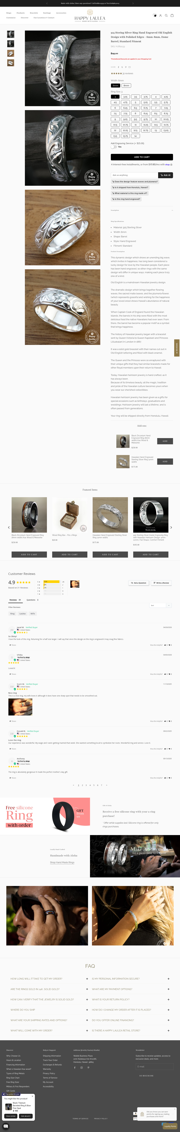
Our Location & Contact (44, 18)
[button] (165, 645)
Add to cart (142, 157)
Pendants (21, 13)
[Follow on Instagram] (81, 1067)
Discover (24, 18)
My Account (48, 1082)
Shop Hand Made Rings (62, 862)
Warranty (47, 1069)
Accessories (61, 13)
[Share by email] (129, 67)
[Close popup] (32, 1096)
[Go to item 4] (10, 62)
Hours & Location (13, 1060)
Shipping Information (52, 1056)
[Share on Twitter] (122, 67)
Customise (11, 18)
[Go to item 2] (10, 43)
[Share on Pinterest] (126, 67)
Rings (8, 13)
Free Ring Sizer (12, 1082)
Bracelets (34, 13)
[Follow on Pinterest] (88, 1067)
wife (33, 613)
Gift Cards (10, 1091)
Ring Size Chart (13, 1078)
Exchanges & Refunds (52, 1065)
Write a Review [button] (162, 583)
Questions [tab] (31, 600)
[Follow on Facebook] (74, 1067)
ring (12, 613)
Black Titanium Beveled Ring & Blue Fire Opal (22, 1105)
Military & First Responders (17, 1086)
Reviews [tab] (13, 600)
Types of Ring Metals (15, 1073)
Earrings (47, 13)
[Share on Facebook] (118, 67)
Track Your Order (50, 1060)
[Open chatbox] (5, 1126)
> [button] (106, 785)
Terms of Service (50, 1078)
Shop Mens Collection (47, 916)
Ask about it (25, 1116)
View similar (10, 1116)
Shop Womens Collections (133, 916)
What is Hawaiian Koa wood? (18, 1069)
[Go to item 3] (10, 53)
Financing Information (15, 1065)
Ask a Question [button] (140, 583)
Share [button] (13, 645)
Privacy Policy (49, 1073)
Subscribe (147, 1075)
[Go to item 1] (10, 34)
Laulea (23, 613)
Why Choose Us (13, 1056)
